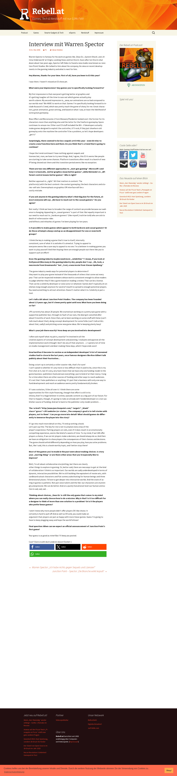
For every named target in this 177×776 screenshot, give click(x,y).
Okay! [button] (169, 770)
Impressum (99, 32)
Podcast (24, 32)
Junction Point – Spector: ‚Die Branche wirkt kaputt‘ (79, 571)
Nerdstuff (85, 32)
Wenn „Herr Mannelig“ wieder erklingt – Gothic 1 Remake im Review (35, 723)
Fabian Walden (57, 50)
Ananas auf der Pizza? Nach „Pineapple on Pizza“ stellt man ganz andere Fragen (36, 732)
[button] (42, 547)
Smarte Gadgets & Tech (53, 32)
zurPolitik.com (93, 728)
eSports (72, 32)
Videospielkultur (62, 720)
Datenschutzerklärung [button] (14, 772)
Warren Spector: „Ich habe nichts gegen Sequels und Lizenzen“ (62, 567)
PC (46, 50)
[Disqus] (88, 608)
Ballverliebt (92, 720)
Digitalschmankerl (95, 724)
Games (36, 32)
